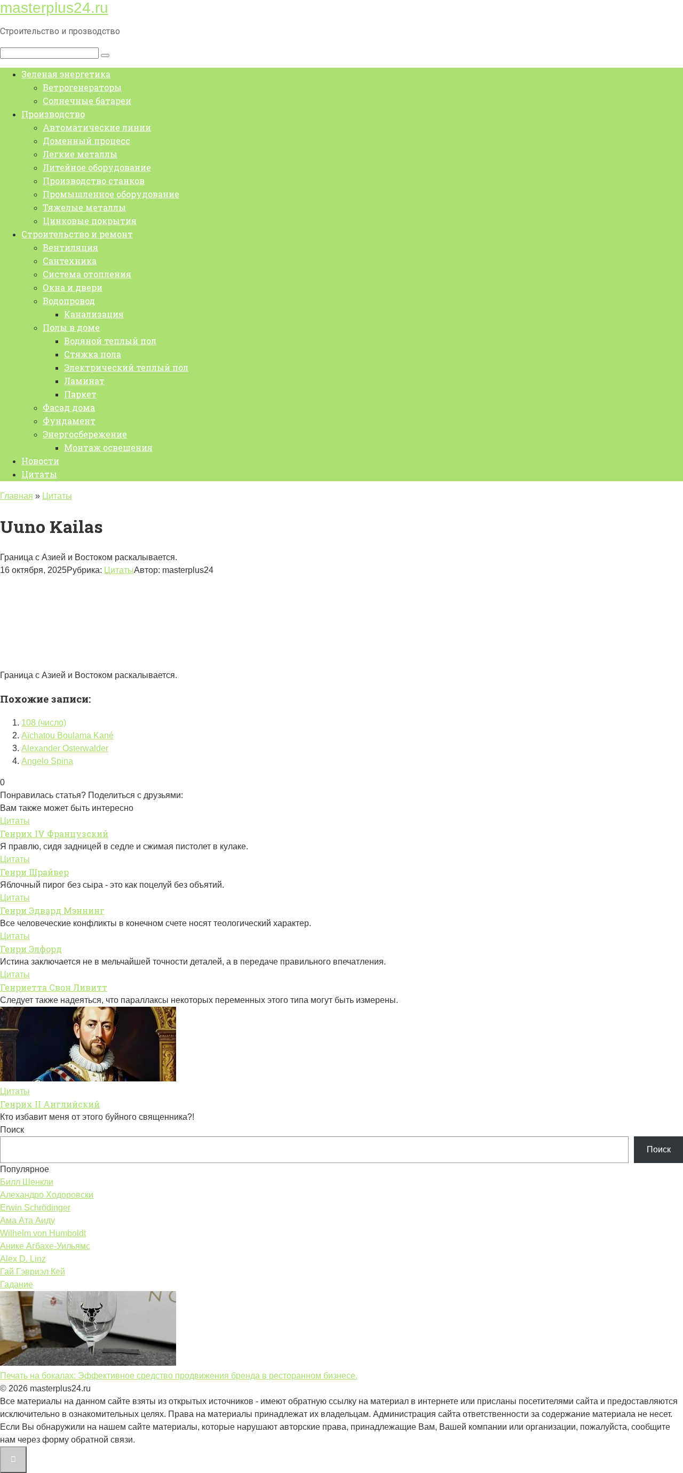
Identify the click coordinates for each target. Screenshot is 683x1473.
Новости (40, 460)
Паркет (80, 394)
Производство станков (94, 180)
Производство (53, 114)
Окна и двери (72, 287)
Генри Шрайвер (34, 872)
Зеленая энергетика (65, 73)
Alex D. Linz (23, 1258)
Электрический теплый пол (126, 367)
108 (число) (43, 722)
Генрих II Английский (50, 1104)
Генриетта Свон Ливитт (53, 987)
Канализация (94, 314)
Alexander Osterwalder (64, 748)
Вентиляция (70, 247)
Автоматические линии (97, 127)
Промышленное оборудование (111, 194)
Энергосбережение (85, 434)
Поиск (12, 1129)
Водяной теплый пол (110, 340)
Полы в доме (71, 327)
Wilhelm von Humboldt (43, 1233)
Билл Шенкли (26, 1182)
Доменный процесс (86, 140)
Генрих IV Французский (54, 833)
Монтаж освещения (108, 447)
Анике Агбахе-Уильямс (45, 1246)
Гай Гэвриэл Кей (32, 1271)
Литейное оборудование (97, 167)
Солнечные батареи (87, 100)
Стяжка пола (92, 354)
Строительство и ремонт (77, 234)
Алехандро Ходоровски (46, 1194)
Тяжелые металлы (84, 207)
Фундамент (69, 420)
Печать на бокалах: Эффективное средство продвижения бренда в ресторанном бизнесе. (179, 1375)
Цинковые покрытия (90, 220)
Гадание (16, 1284)
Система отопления (87, 274)
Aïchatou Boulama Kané (67, 735)
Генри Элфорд (31, 948)
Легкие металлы (80, 154)
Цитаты (39, 474)
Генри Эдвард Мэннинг (52, 910)
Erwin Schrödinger (35, 1207)
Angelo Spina (47, 761)
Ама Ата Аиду (27, 1220)
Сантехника (70, 260)
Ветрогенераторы (82, 87)
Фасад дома (69, 407)
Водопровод (69, 300)
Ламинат (84, 380)
